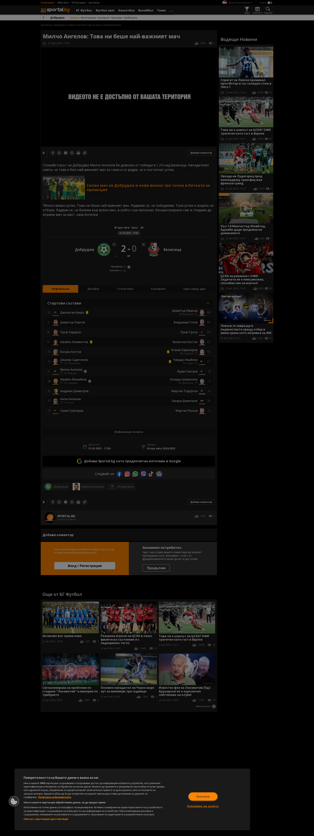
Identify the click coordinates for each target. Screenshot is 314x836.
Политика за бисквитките (54, 797)
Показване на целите (203, 806)
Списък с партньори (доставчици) (46, 819)
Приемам (203, 796)
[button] (14, 801)
